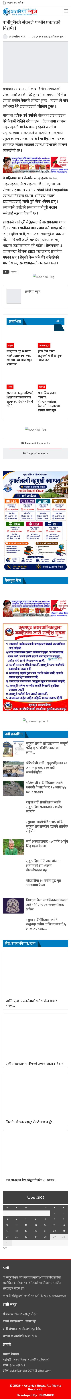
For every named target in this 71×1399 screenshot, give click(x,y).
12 (26, 1225)
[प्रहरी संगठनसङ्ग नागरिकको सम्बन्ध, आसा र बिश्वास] (35, 1037)
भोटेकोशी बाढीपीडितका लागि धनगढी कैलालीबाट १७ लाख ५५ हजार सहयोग (46, 787)
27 (36, 1237)
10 (7, 1225)
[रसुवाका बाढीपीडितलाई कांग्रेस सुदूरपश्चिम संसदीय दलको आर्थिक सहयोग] (13, 827)
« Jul (5, 1248)
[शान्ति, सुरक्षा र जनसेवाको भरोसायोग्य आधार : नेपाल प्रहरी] (35, 974)
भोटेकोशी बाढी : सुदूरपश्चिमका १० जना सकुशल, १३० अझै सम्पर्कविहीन (46, 767)
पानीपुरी (14, 271)
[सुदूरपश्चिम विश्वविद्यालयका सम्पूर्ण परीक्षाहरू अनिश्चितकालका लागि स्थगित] (13, 749)
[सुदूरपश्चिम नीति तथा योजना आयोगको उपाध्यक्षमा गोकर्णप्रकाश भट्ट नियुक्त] (13, 866)
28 (45, 1237)
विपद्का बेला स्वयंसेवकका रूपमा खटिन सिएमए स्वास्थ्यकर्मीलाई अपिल (47, 904)
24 (7, 1237)
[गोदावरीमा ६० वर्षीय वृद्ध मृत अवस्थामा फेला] (13, 886)
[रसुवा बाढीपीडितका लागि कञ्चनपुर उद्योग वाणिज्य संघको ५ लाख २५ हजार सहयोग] (13, 925)
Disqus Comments (37, 453)
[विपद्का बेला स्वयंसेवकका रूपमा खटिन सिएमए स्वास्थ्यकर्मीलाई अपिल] (13, 906)
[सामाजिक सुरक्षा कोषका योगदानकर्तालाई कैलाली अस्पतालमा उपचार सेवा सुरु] (51, 379)
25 (16, 1237)
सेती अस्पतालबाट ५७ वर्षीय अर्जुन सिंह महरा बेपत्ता (47, 844)
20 (35, 1231)
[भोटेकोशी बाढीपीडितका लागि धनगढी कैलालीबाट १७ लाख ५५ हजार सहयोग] (13, 788)
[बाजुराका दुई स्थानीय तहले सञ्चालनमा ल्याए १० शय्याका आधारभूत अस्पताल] (20, 338)
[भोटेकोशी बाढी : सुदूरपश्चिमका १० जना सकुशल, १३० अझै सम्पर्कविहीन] (13, 769)
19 (26, 1231)
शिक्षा (10, 387)
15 (54, 1225)
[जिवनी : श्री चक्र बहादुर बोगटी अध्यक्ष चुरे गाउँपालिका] (35, 1095)
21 (45, 1231)
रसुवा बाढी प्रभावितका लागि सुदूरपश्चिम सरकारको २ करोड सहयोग (44, 807)
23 (63, 1231)
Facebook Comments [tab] (37, 443)
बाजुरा (10, 345)
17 (7, 1231)
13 (36, 1225)
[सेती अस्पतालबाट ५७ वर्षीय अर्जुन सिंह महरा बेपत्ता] (13, 847)
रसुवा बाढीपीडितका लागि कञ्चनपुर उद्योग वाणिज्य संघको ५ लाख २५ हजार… (46, 924)
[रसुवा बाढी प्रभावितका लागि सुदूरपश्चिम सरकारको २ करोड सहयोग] (13, 808)
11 (16, 1225)
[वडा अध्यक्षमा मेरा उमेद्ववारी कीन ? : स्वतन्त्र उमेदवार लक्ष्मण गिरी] (35, 1153)
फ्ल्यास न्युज (44, 345)
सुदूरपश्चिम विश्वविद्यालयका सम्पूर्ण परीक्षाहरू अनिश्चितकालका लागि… (47, 748)
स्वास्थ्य (42, 387)
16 (63, 1225)
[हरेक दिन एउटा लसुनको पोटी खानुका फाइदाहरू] (51, 338)
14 (45, 1225)
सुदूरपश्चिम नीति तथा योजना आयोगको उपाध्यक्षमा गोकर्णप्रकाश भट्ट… (43, 865)
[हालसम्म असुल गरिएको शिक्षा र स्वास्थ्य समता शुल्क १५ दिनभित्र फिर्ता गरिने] (20, 379)
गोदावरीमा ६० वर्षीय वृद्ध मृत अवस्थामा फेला (43, 883)
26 (26, 1237)
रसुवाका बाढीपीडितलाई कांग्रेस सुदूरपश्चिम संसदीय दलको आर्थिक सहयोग (47, 826)
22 (54, 1231)
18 (16, 1231)
